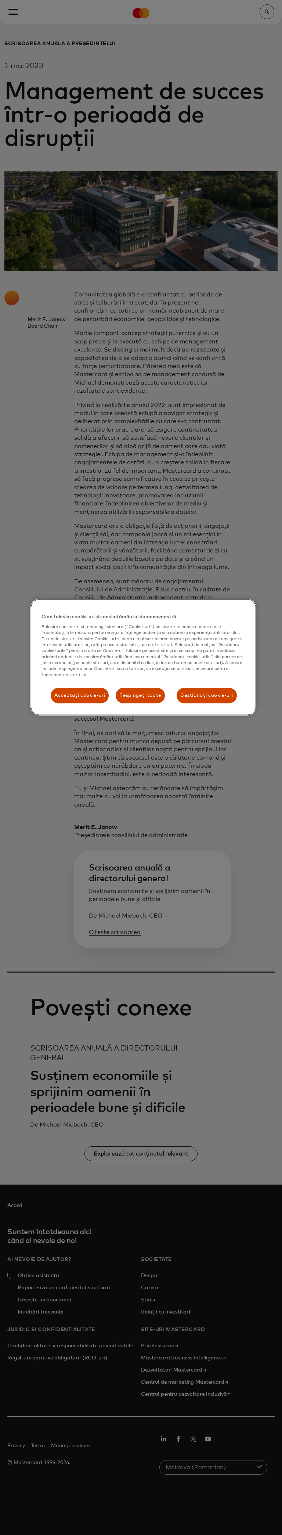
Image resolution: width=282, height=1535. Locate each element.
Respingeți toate (140, 695)
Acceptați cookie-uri (79, 695)
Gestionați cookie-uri (206, 695)
